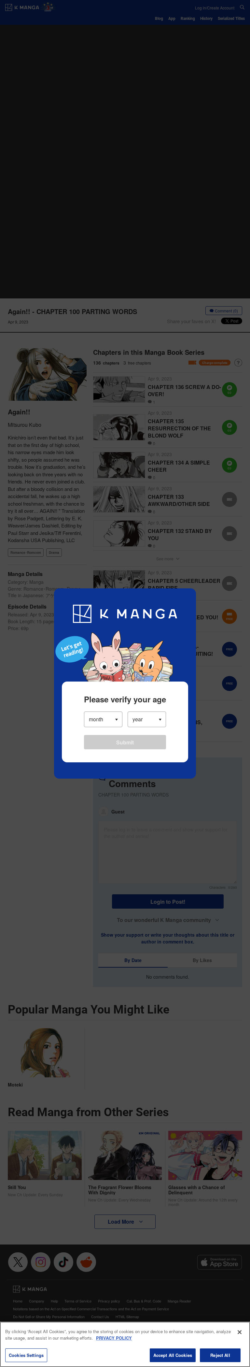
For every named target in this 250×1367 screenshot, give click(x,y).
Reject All (220, 1355)
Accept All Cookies (172, 1355)
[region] (125, 1344)
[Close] (239, 1332)
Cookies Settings (26, 1355)
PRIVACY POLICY (114, 1338)
